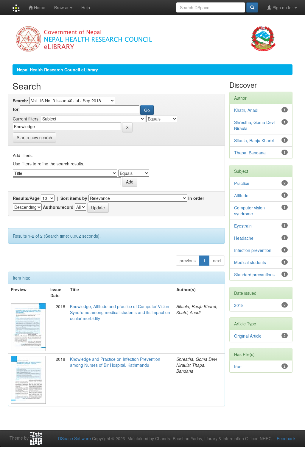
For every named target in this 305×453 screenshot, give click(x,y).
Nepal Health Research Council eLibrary (57, 70)
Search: (20, 101)
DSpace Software (74, 438)
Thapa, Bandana (250, 153)
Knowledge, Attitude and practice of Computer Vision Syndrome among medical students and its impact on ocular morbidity (120, 312)
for (15, 109)
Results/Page (26, 198)
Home (39, 7)
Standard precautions (254, 275)
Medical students (250, 262)
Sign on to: (282, 7)
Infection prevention (252, 250)
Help (85, 7)
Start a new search (34, 137)
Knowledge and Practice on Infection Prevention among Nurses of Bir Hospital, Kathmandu (115, 362)
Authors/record (58, 207)
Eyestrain (243, 226)
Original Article (248, 336)
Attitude (241, 195)
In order (196, 198)
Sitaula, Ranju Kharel (254, 140)
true (238, 366)
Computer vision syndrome (249, 211)
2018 (239, 305)
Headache (243, 238)
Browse (61, 7)
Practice (241, 183)
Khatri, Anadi (246, 110)
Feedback (286, 438)
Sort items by (73, 198)
